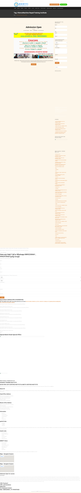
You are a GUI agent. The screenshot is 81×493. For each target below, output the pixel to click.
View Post (33, 64)
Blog (56, 168)
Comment (56, 59)
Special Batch (57, 239)
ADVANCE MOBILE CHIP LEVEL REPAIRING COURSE (59, 158)
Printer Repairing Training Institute (29, 480)
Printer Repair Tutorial (59, 480)
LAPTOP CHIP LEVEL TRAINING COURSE (61, 205)
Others (3, 448)
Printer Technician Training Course (4, 481)
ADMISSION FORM (49, 8)
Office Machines (4, 447)
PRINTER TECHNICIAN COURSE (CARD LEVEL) (61, 231)
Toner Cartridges (4, 442)
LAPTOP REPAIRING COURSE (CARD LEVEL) (60, 211)
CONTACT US (54, 8)
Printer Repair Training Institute (53, 480)
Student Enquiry (4, 436)
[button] (3, 252)
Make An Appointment (54, 4)
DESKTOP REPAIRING (58, 194)
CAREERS (29, 8)
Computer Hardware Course (19, 479)
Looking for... (57, 44)
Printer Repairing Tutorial (36, 480)
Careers (3, 435)
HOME (15, 8)
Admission (35, 30)
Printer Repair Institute (41, 480)
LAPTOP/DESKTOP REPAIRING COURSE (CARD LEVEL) (61, 217)
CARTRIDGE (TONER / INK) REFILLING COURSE (60, 173)
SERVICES (25, 8)
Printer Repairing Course (3, 480)
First (55, 28)
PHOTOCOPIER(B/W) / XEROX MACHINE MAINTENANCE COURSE (61, 226)
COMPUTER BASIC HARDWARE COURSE (60, 183)
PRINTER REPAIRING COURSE (59, 127)
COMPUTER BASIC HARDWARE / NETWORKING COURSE (60, 185)
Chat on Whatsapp (63, 4)
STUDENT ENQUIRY (43, 8)
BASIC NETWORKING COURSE (59, 166)
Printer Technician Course (71, 480)
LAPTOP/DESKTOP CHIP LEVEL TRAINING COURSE (60, 124)
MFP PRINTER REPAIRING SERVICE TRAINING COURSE (60, 129)
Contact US (3, 437)
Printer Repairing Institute (9, 480)
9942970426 (8, 400)
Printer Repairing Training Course (21, 480)
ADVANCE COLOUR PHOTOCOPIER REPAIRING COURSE (60, 156)
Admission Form (57, 154)
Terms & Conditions (5, 415)
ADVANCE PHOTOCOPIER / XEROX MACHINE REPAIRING (60, 162)
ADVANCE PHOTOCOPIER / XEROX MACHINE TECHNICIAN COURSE (60, 133)
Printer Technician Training (77, 480)
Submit (2, 297)
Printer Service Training (65, 480)
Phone (56, 36)
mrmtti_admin (27, 30)
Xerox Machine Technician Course (30, 481)
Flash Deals (3, 449)
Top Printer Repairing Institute (11, 481)
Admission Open (33, 27)
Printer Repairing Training (15, 480)
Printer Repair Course (77, 479)
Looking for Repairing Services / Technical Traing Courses (59, 40)
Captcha (56, 54)
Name (1, 260)
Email (1, 268)
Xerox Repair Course (36, 481)
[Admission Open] (34, 45)
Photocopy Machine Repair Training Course (70, 479)
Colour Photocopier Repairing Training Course (11, 479)
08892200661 (30, 254)
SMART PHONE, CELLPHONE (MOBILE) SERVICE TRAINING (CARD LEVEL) (61, 238)
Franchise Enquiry (4, 432)
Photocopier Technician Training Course (60, 479)
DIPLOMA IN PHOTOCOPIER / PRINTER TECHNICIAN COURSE (61, 196)
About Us (3, 413)
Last (55, 31)
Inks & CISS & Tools (4, 446)
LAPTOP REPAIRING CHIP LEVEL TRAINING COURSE (60, 122)
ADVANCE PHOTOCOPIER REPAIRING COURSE (60, 160)
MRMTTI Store (37, 8)
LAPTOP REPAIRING (58, 206)
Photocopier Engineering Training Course (42, 479)
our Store (35, 451)
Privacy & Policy (4, 414)
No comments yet (41, 30)
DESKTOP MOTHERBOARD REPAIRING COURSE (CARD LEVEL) (61, 192)
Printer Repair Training (47, 480)
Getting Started (4, 416)
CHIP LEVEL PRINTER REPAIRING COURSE (60, 178)
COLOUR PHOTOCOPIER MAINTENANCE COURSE (61, 181)
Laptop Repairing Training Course (26, 479)
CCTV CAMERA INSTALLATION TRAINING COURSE (59, 175)
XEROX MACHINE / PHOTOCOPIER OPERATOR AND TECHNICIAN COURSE (60, 243)
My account (57, 224)
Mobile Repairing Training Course (34, 479)
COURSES (18, 8)
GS (49, 491)
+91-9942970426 (15, 489)
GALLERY (33, 8)
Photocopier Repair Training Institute (52, 479)
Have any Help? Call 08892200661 (60, 202)
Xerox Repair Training (41, 481)
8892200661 (4, 400)
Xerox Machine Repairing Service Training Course (20, 481)
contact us (51, 386)
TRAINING (22, 8)
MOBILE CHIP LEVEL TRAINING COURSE (61, 221)
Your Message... (57, 47)
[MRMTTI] (21, 4)
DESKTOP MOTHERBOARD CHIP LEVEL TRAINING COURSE (61, 190)
